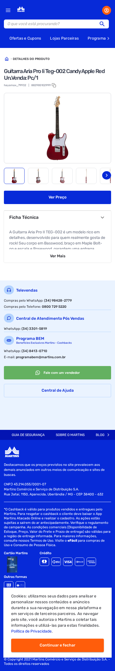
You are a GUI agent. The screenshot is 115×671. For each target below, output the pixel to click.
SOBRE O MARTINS (70, 435)
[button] (104, 24)
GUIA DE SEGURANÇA (28, 435)
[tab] (14, 176)
